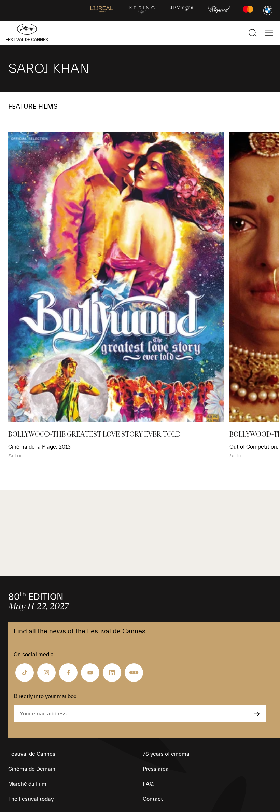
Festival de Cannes (31, 754)
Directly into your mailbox (45, 696)
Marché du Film (27, 784)
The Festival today (31, 799)
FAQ (148, 784)
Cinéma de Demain (31, 769)
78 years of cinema (166, 754)
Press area (156, 769)
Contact (153, 799)
